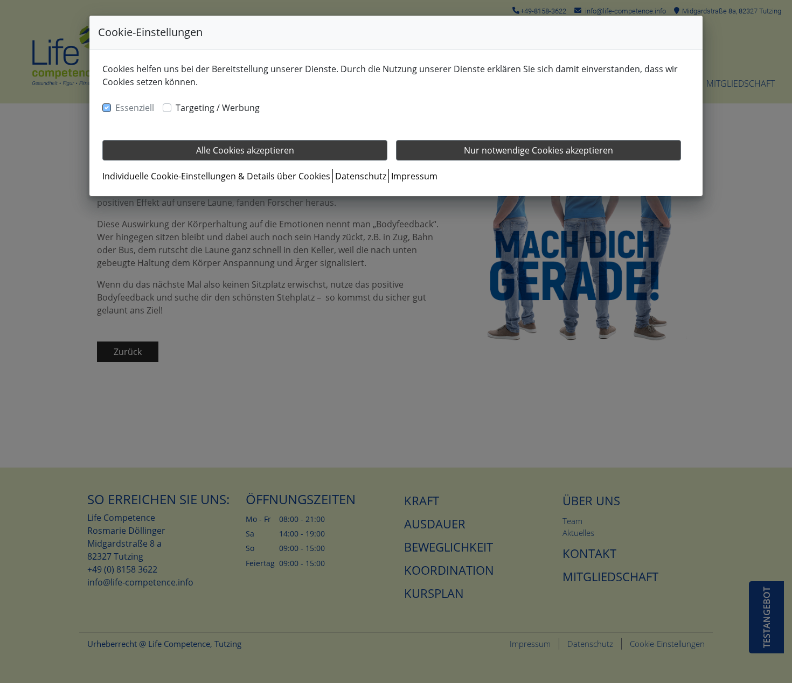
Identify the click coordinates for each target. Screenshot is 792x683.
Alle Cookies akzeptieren (245, 150)
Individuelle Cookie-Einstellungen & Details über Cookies (216, 176)
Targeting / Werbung (218, 108)
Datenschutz (360, 176)
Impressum (414, 176)
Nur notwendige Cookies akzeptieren (538, 150)
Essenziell (134, 108)
